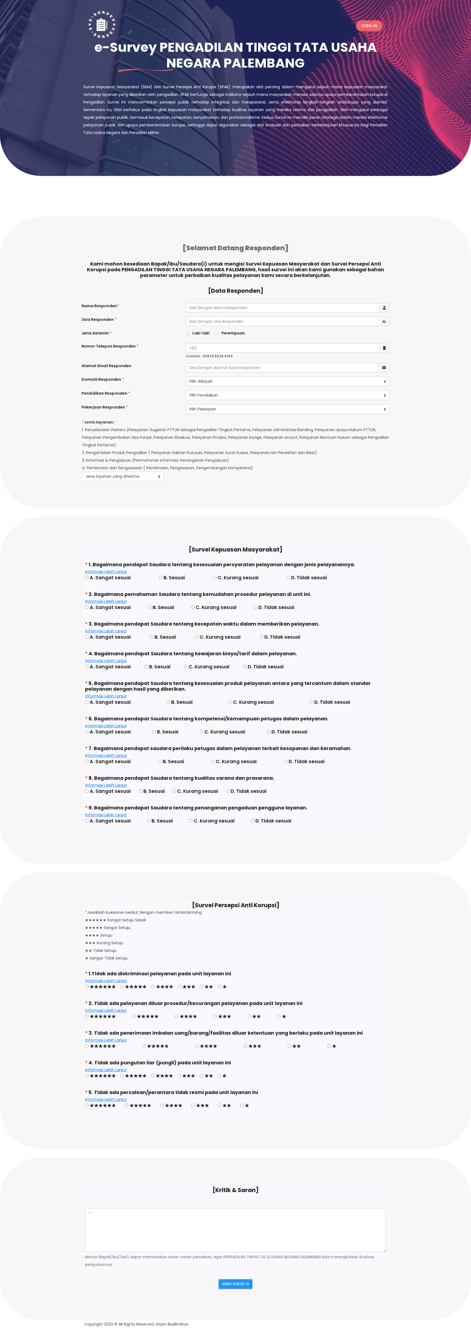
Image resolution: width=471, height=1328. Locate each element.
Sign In (369, 26)
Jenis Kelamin (96, 333)
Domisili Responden (102, 379)
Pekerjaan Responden (104, 407)
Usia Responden (98, 319)
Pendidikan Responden (105, 393)
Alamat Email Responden (106, 365)
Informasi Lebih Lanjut (106, 571)
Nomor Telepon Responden (109, 346)
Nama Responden (100, 306)
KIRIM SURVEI (234, 1284)
